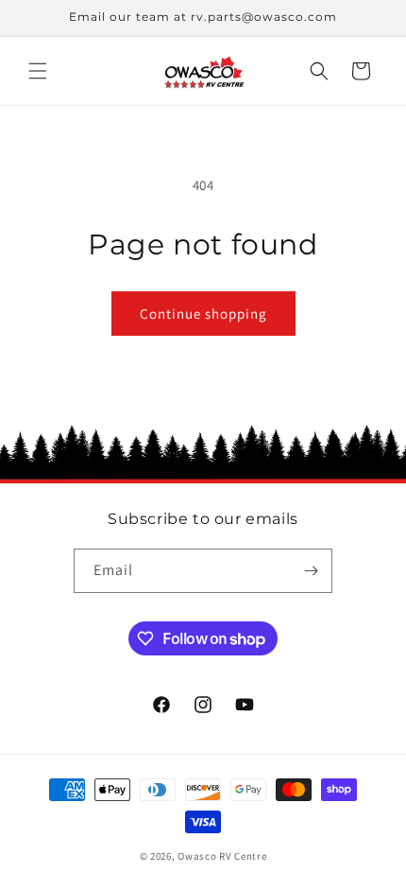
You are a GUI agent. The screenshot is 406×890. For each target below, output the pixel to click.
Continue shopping (203, 314)
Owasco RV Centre (222, 856)
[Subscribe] (310, 571)
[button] (38, 71)
